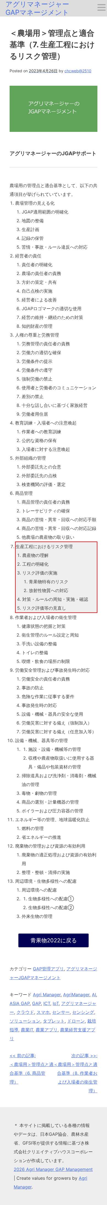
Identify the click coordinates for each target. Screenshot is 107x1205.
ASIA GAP (20, 1003)
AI (94, 994)
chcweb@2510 (77, 70)
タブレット (54, 1021)
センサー (61, 1012)
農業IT (27, 1029)
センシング (83, 1012)
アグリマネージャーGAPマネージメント (37, 8)
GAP (36, 1003)
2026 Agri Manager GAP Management (53, 1169)
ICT (46, 1003)
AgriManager (76, 994)
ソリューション (25, 1021)
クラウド (25, 1012)
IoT (56, 1003)
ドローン (76, 1021)
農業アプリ (47, 1029)
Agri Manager (47, 994)
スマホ (43, 1012)
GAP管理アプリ (48, 968)
